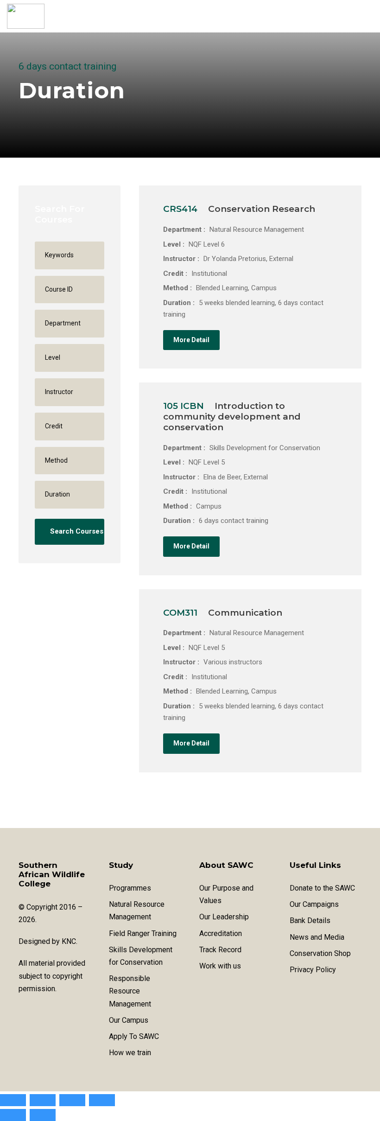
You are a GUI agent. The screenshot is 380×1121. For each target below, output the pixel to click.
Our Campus (128, 1020)
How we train (130, 1052)
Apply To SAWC (134, 1036)
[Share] (72, 1100)
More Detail (191, 340)
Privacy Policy (313, 969)
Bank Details (310, 920)
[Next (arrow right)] (43, 1115)
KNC (69, 941)
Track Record (220, 949)
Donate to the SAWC (322, 888)
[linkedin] (38, 1011)
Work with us (220, 966)
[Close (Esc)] (102, 1100)
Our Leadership (224, 916)
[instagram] (54, 1011)
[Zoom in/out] (13, 1100)
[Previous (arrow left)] (13, 1115)
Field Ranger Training (143, 933)
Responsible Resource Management (130, 991)
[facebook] (22, 1011)
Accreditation (220, 933)
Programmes (130, 888)
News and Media (317, 937)
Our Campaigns (314, 904)
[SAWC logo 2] (25, 16)
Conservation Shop (320, 953)
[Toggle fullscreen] (43, 1100)
